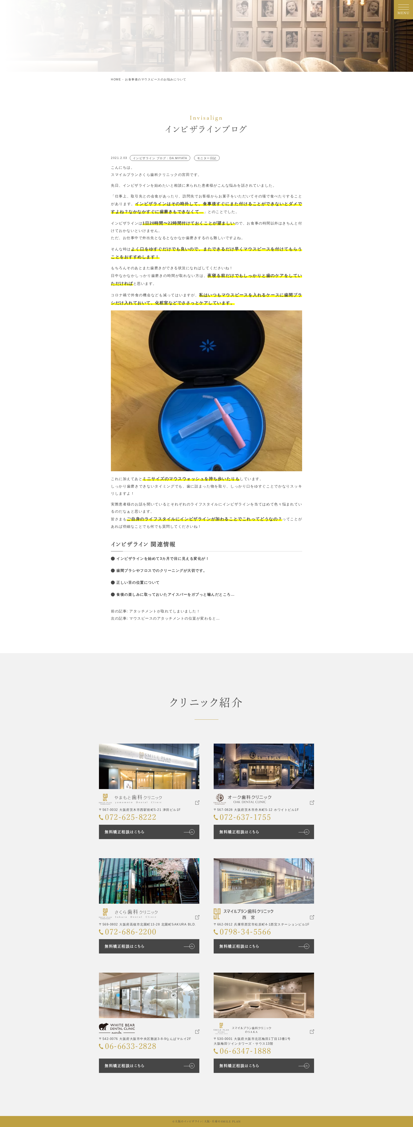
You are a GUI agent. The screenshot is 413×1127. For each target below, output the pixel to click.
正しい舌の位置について (138, 582)
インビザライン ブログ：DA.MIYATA (160, 158)
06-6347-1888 (245, 1051)
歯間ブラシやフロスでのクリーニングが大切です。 (161, 570)
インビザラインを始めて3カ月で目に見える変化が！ (162, 558)
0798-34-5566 (245, 932)
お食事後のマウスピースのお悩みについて (155, 79)
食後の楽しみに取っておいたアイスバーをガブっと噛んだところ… (175, 594)
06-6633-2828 (130, 1046)
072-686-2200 (130, 932)
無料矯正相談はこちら (125, 832)
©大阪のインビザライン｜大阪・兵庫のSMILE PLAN (206, 1121)
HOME (116, 79)
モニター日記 (207, 158)
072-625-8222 (130, 817)
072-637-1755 (245, 817)
